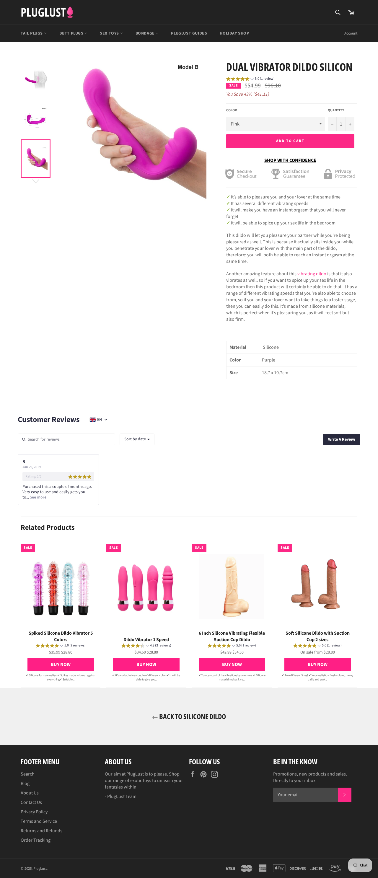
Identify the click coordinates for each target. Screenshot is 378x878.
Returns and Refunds (41, 830)
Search (28, 774)
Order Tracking (35, 840)
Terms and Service (39, 821)
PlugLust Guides (189, 33)
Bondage (146, 33)
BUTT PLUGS (72, 33)
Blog (25, 783)
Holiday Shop (234, 33)
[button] (250, 79)
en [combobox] (99, 419)
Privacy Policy (34, 812)
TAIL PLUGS (32, 33)
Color (231, 110)
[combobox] (137, 439)
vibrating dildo (311, 274)
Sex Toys (110, 33)
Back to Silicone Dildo (192, 716)
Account (350, 33)
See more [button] (37, 497)
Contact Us (31, 802)
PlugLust (40, 868)
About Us (30, 793)
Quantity (336, 110)
